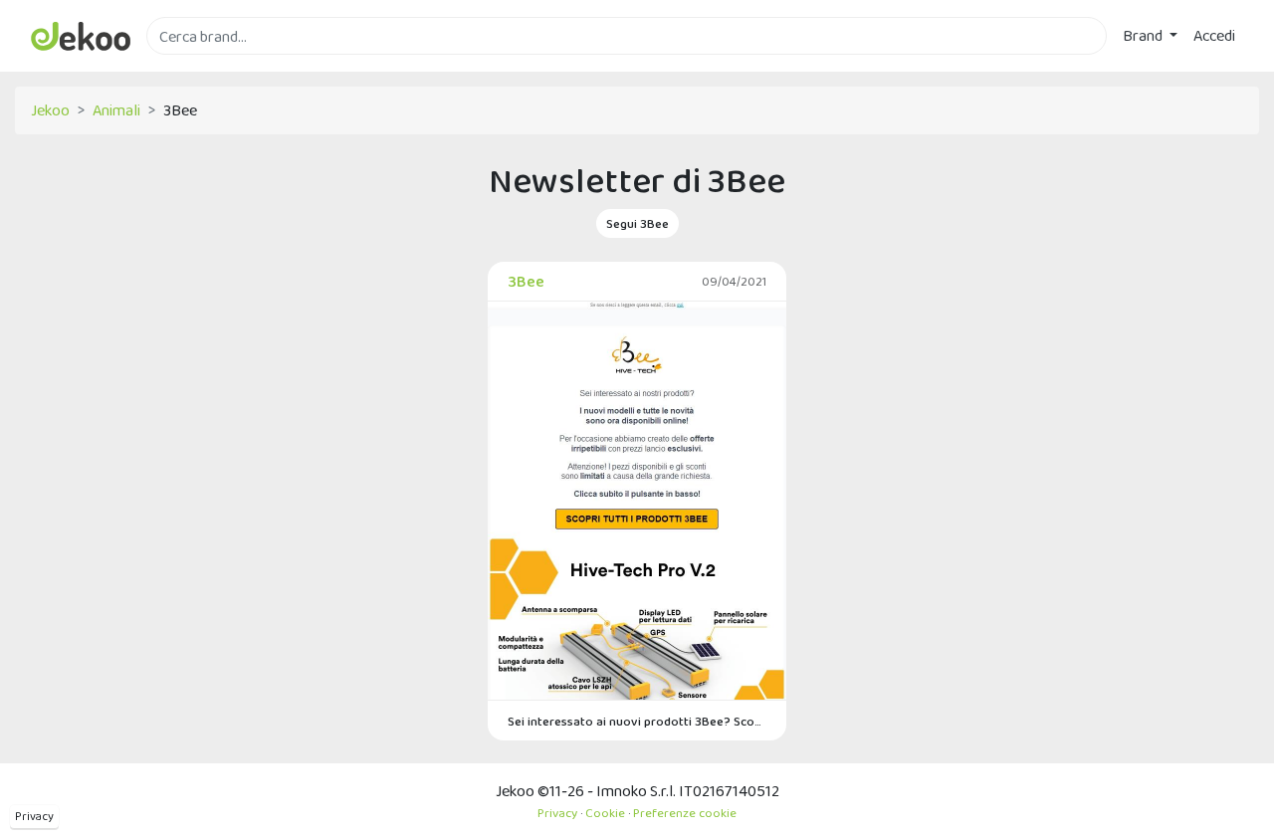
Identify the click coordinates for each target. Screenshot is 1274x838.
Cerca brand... (190, 66)
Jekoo (50, 110)
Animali (116, 110)
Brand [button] (1144, 35)
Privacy (34, 816)
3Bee (526, 281)
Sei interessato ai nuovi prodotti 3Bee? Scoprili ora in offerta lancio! (637, 721)
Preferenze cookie (685, 812)
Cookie (605, 812)
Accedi (1214, 35)
